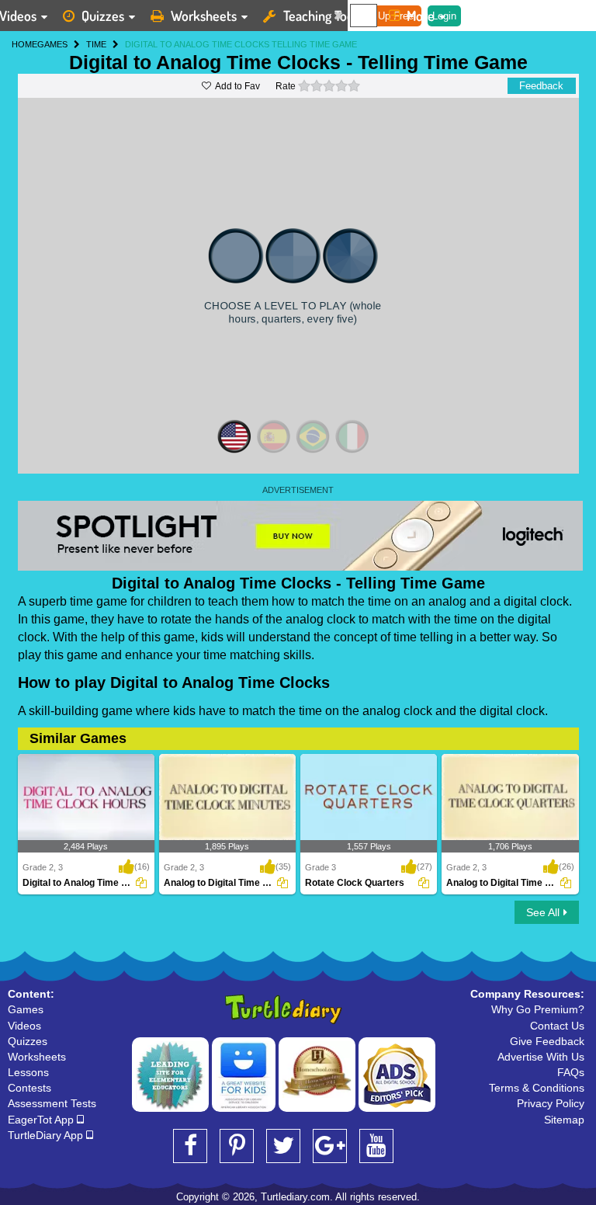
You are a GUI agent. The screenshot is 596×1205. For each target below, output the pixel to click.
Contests (29, 1088)
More (421, 15)
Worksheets (204, 15)
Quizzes (102, 15)
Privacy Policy (550, 1103)
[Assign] (141, 883)
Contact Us (557, 1025)
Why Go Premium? (537, 1009)
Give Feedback (547, 1041)
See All (543, 912)
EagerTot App (42, 1119)
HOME (24, 44)
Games (25, 1009)
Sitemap (564, 1119)
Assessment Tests (52, 1103)
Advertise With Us (540, 1056)
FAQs (570, 1072)
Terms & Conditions (536, 1088)
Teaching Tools (323, 15)
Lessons (28, 1072)
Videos (24, 1025)
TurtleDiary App (47, 1135)
